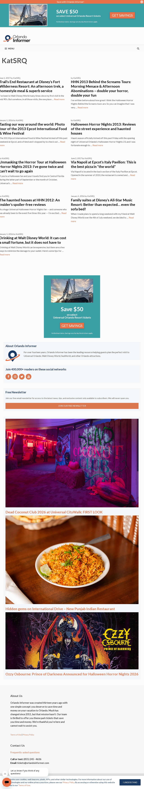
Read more (59, 99)
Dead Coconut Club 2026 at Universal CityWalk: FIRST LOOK (54, 512)
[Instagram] (15, 377)
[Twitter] (22, 377)
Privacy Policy (28, 735)
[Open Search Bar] (138, 48)
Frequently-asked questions (25, 752)
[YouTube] (28, 377)
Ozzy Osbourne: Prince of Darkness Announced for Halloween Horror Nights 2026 (71, 674)
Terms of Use (15, 735)
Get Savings (122, 15)
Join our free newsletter (72, 406)
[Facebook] (8, 377)
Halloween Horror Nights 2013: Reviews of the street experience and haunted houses (103, 128)
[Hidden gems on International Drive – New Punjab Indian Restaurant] (72, 602)
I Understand (130, 782)
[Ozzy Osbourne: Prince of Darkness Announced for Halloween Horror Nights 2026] (72, 667)
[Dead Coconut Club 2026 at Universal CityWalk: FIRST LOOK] (72, 505)
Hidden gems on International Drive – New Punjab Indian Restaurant (60, 609)
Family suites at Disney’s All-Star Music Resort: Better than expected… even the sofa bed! (103, 204)
